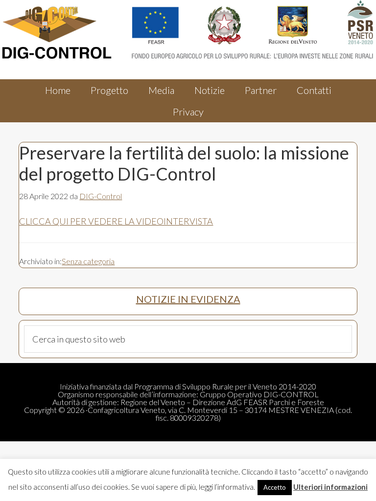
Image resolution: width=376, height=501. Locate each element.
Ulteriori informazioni (330, 486)
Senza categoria (88, 261)
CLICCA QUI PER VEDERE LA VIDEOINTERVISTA (116, 221)
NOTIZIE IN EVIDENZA (188, 299)
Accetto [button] (274, 487)
